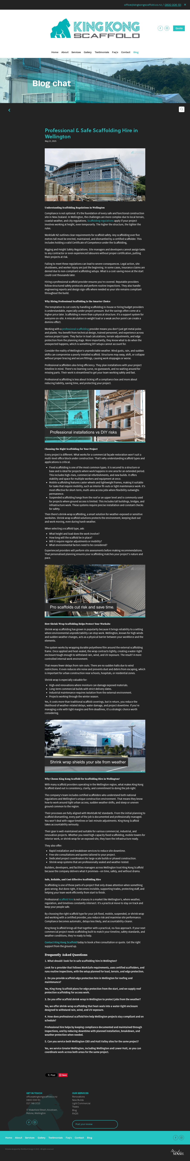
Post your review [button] (84, 1124)
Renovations (78, 1096)
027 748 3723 (33, 1103)
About (64, 52)
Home (54, 52)
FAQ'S (75, 1113)
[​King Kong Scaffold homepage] (95, 28)
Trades (75, 1106)
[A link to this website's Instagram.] (167, 28)
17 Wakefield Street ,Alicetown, (41, 1110)
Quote (179, 28)
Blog (136, 52)
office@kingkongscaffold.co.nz (41, 1096)
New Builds (78, 1100)
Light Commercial (81, 1103)
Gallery (88, 52)
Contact (125, 52)
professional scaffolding (75, 329)
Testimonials (102, 52)
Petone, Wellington (36, 1113)
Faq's (115, 52)
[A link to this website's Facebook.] (160, 28)
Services (76, 52)
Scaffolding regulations (100, 220)
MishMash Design (27, 1149)
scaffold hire (66, 899)
